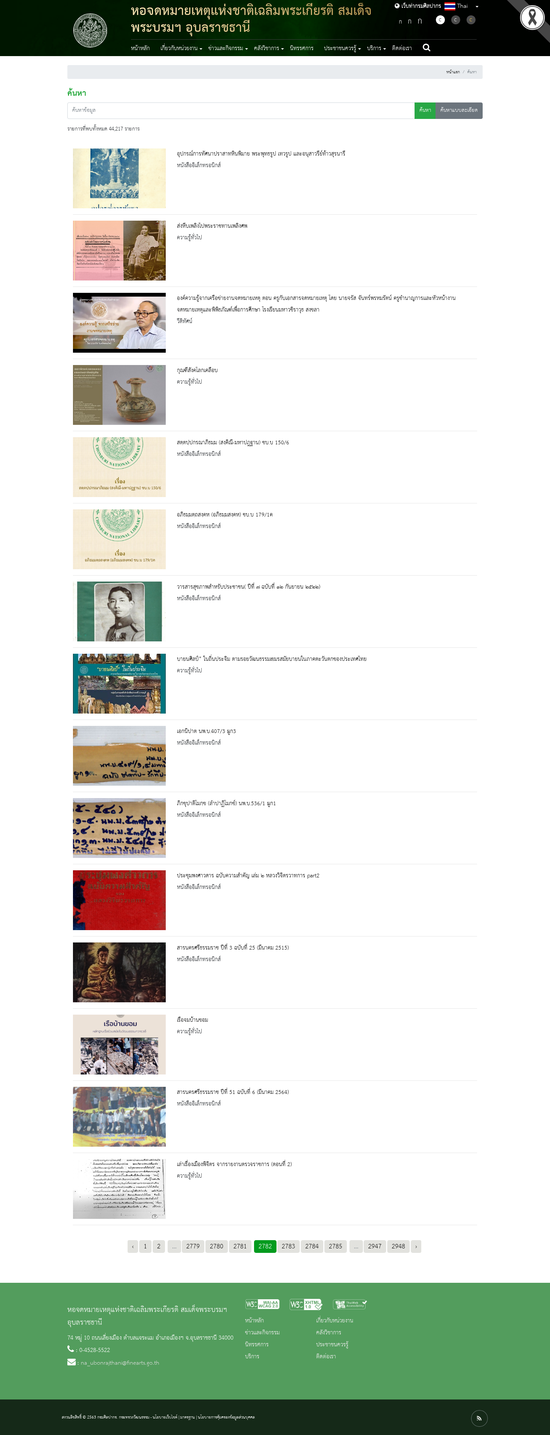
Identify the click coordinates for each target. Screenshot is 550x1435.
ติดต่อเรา (402, 48)
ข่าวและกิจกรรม (262, 1333)
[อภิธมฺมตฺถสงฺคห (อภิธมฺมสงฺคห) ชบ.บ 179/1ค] (119, 539)
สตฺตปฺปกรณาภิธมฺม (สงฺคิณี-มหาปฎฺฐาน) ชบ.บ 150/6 (233, 443)
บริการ (252, 1356)
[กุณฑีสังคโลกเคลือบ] (119, 395)
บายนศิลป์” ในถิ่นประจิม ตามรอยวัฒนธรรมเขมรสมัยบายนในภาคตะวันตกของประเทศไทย (272, 659)
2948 (398, 1246)
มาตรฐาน (187, 1417)
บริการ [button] (374, 48)
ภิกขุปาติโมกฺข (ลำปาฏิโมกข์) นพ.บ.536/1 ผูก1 (226, 803)
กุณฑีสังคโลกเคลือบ (197, 370)
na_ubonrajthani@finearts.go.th (120, 1363)
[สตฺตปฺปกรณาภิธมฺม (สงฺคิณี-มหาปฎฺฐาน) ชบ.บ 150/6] (119, 467)
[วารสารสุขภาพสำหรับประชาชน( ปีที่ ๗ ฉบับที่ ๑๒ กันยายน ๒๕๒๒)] (119, 611)
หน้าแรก (453, 72)
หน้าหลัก (140, 48)
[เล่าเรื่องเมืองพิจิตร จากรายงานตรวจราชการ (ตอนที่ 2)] (119, 1189)
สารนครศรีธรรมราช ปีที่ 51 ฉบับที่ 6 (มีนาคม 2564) (233, 1092)
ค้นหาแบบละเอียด (459, 110)
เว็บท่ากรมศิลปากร (420, 6)
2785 (335, 1246)
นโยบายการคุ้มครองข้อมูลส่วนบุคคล (226, 1417)
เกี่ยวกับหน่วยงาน (334, 1321)
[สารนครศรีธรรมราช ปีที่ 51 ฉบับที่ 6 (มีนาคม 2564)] (119, 1117)
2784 (312, 1246)
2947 (375, 1246)
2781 (240, 1246)
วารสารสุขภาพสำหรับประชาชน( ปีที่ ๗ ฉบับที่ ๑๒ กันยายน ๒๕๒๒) (248, 587)
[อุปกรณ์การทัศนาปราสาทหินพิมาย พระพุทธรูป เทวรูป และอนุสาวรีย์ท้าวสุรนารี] (119, 178)
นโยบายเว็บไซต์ (165, 1417)
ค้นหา (425, 110)
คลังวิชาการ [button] (266, 48)
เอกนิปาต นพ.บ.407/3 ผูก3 (206, 731)
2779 (193, 1246)
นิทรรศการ (302, 48)
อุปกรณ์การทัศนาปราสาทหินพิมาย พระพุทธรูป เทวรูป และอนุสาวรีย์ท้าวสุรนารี (261, 154)
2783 (288, 1246)
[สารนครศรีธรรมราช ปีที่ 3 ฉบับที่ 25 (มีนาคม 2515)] (119, 972)
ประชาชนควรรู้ (332, 1344)
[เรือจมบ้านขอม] (119, 1044)
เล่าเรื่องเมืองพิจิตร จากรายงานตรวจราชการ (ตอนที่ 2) (234, 1164)
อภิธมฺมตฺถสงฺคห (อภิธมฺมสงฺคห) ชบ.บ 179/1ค (225, 515)
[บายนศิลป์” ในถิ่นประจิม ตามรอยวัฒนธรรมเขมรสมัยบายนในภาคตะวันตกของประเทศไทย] (119, 684)
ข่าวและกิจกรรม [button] (225, 48)
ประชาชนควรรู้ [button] (340, 48)
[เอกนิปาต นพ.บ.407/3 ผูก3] (119, 756)
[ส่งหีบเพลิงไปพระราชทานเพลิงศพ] (119, 250)
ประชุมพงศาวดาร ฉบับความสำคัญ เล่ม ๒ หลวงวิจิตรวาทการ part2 (248, 876)
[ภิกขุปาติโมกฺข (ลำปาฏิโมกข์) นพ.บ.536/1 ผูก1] (119, 828)
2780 (216, 1246)
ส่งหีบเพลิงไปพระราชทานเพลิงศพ (212, 226)
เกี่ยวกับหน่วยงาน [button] (179, 48)
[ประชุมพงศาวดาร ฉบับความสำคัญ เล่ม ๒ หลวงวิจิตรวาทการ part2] (119, 900)
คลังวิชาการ (328, 1333)
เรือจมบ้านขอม (192, 1020)
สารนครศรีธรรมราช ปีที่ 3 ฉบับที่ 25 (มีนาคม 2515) (233, 948)
